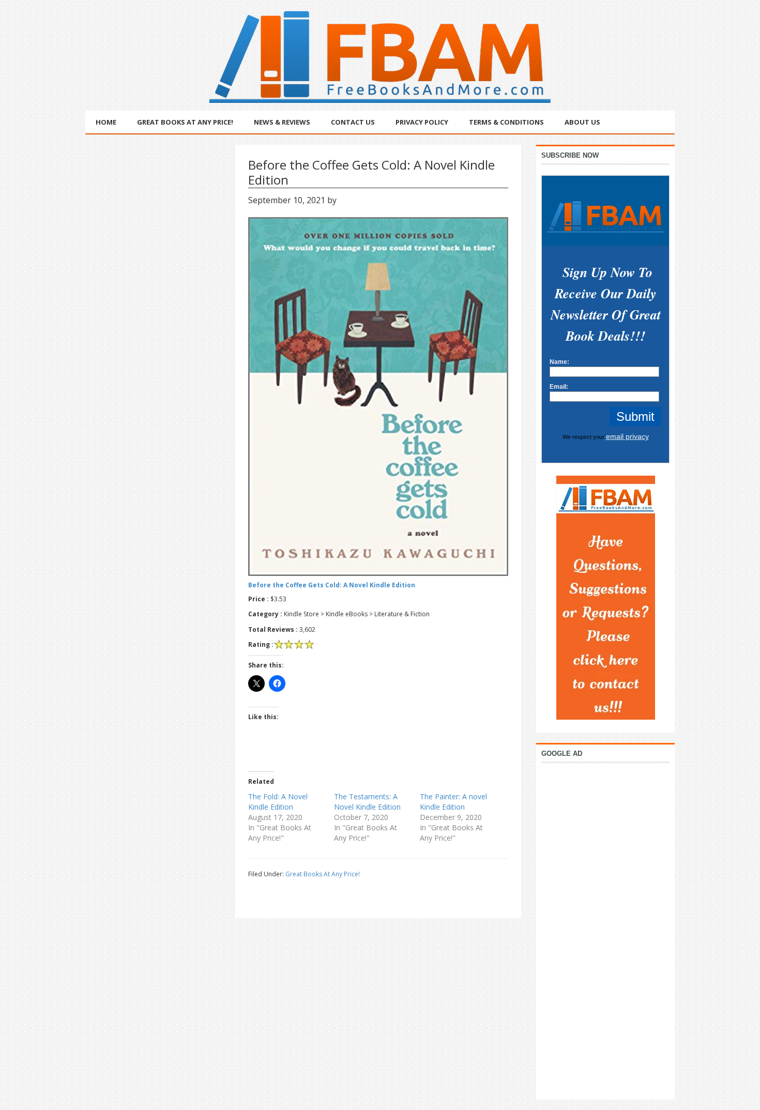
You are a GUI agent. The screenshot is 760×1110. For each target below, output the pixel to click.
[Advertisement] (605, 928)
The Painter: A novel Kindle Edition (453, 802)
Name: (559, 362)
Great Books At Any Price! (322, 874)
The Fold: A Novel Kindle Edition (278, 802)
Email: (559, 386)
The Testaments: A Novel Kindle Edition (367, 802)
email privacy (627, 436)
